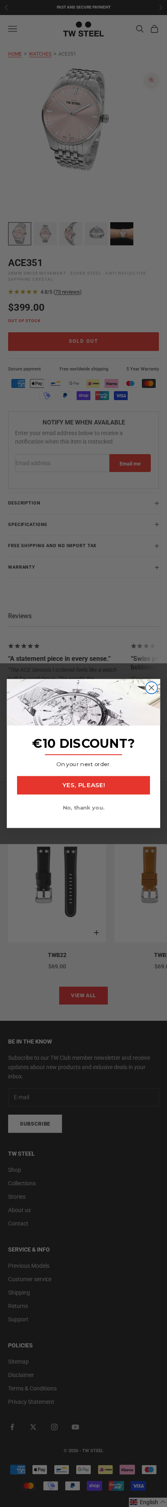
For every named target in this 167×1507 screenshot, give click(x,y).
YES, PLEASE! (83, 785)
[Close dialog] (151, 687)
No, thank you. (84, 807)
